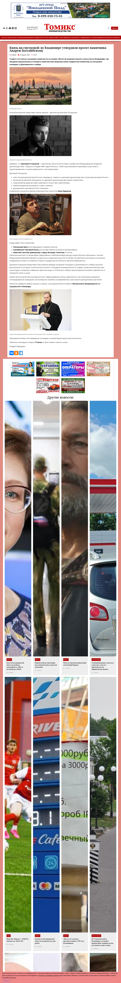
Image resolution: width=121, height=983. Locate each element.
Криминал (101, 37)
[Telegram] (13, 28)
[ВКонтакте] (11, 353)
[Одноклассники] (16, 353)
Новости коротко (7, 37)
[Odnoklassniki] (7, 28)
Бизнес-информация (82, 37)
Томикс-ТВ (57, 37)
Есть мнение (93, 37)
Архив (118, 37)
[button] (114, 28)
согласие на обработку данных (48, 975)
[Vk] (4, 28)
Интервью (29, 37)
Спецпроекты (37, 37)
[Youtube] (10, 28)
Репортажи (22, 37)
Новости (16, 37)
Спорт (8, 935)
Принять (6, 981)
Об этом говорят (48, 37)
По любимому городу (68, 37)
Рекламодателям (109, 37)
